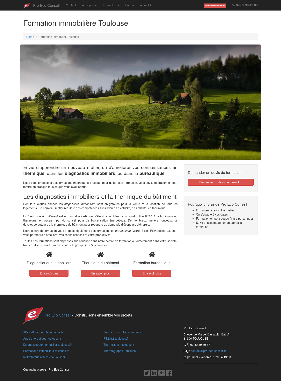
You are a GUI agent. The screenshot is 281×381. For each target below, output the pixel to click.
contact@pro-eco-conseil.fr (208, 351)
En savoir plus (49, 273)
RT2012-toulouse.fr (116, 338)
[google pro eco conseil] (161, 374)
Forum (129, 5)
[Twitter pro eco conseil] (147, 374)
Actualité (145, 5)
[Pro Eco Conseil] (26, 5)
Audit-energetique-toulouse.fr (42, 338)
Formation (110, 5)
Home (30, 37)
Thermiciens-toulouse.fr (118, 344)
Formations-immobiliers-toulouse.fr (46, 351)
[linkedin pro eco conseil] (154, 374)
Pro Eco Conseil (46, 5)
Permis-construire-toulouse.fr (122, 332)
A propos (88, 5)
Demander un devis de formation (220, 182)
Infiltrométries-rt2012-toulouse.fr (44, 357)
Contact (71, 5)
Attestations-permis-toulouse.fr (43, 332)
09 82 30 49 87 (246, 5)
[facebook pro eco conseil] (169, 374)
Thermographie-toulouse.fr (120, 351)
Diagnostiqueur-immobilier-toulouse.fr (47, 344)
